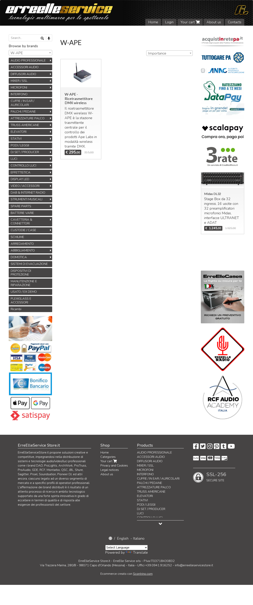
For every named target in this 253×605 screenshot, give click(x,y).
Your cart (188, 22)
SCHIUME (17, 237)
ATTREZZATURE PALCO (27, 118)
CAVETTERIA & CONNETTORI (21, 221)
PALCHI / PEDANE (23, 111)
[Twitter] (203, 447)
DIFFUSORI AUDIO (23, 74)
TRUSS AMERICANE (25, 125)
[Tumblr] (223, 447)
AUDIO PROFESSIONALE (28, 60)
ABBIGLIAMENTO (23, 250)
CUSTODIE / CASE (23, 230)
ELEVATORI (18, 132)
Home (153, 22)
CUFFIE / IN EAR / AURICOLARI (22, 103)
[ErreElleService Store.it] (126, 13)
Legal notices (109, 470)
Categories (108, 457)
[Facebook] (196, 447)
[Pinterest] (216, 447)
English (122, 538)
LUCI (14, 159)
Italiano (138, 538)
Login (169, 22)
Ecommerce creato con (126, 574)
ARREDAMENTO (22, 244)
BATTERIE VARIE (22, 213)
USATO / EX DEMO (24, 292)
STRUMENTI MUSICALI (26, 199)
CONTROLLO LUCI (23, 165)
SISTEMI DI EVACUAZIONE (29, 264)
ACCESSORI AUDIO (25, 67)
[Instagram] (209, 447)
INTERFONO (19, 94)
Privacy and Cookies (114, 465)
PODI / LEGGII (20, 145)
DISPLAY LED (20, 179)
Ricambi (16, 309)
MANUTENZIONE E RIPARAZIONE (24, 283)
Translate (140, 552)
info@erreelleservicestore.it (194, 565)
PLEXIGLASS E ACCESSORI (21, 300)
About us (214, 22)
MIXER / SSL (19, 81)
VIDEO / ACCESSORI (25, 186)
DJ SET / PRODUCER (25, 152)
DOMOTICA (19, 257)
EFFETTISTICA (20, 172)
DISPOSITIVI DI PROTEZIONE (21, 273)
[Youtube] (231, 447)
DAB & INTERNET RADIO (28, 192)
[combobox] (169, 53)
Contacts (234, 22)
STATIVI (16, 138)
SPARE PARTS (21, 206)
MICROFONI (19, 87)
